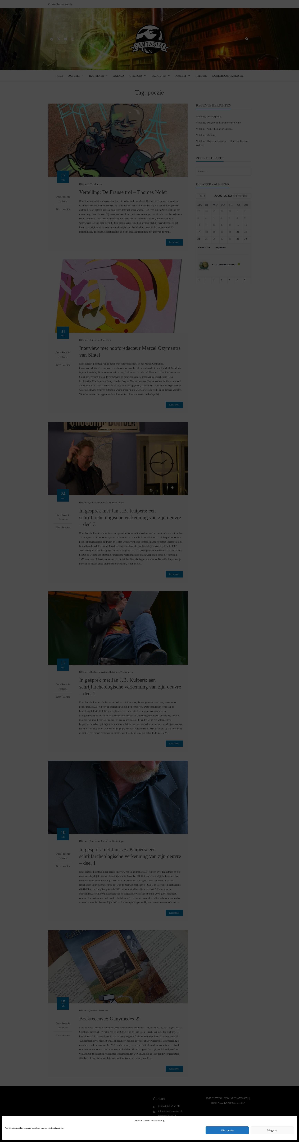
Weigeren (272, 1130)
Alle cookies (227, 1130)
